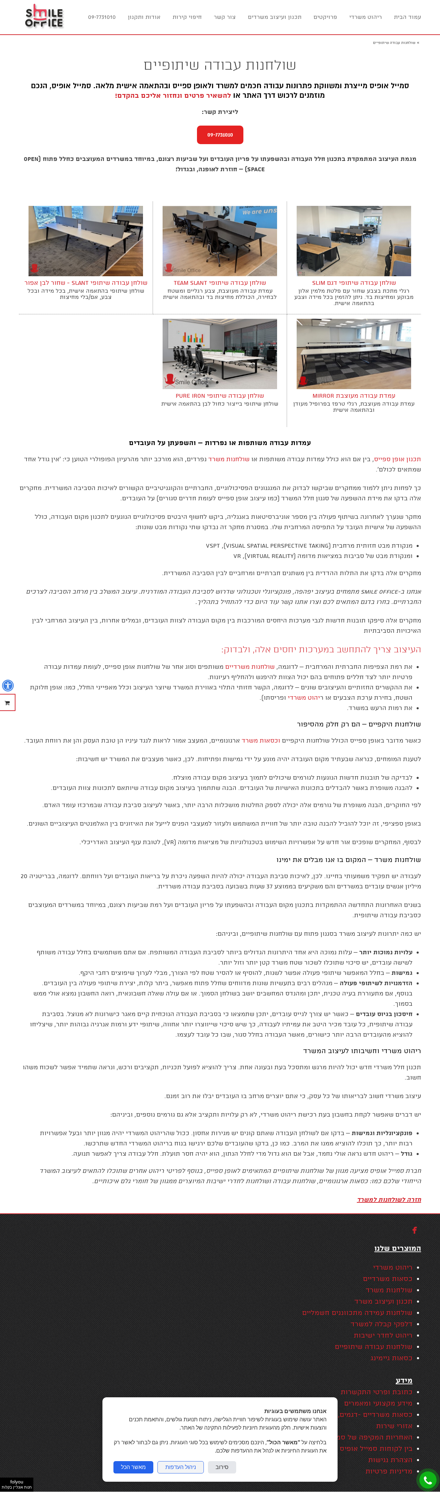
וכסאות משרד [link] (261, 741)
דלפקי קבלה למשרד (381, 1324)
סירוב (222, 1467)
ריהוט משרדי (392, 1267)
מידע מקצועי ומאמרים (378, 1403)
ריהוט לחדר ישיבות (383, 1335)
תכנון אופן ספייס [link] (397, 459)
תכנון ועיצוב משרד (383, 1301)
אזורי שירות (394, 1426)
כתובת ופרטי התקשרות (376, 1392)
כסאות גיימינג (391, 1358)
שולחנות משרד (389, 1290)
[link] (44, 17)
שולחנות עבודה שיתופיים (373, 1347)
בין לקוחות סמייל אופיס (376, 1449)
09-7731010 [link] (220, 135)
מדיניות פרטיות (388, 1471)
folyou (17, 1484)
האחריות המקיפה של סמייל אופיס (360, 1437)
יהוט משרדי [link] (304, 698)
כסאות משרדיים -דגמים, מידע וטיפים (355, 1415)
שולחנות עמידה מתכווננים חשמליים (357, 1313)
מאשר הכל (133, 1467)
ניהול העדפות (180, 1467)
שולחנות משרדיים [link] (250, 667)
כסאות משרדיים (386, 1279)
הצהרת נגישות (390, 1460)
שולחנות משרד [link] (229, 459)
